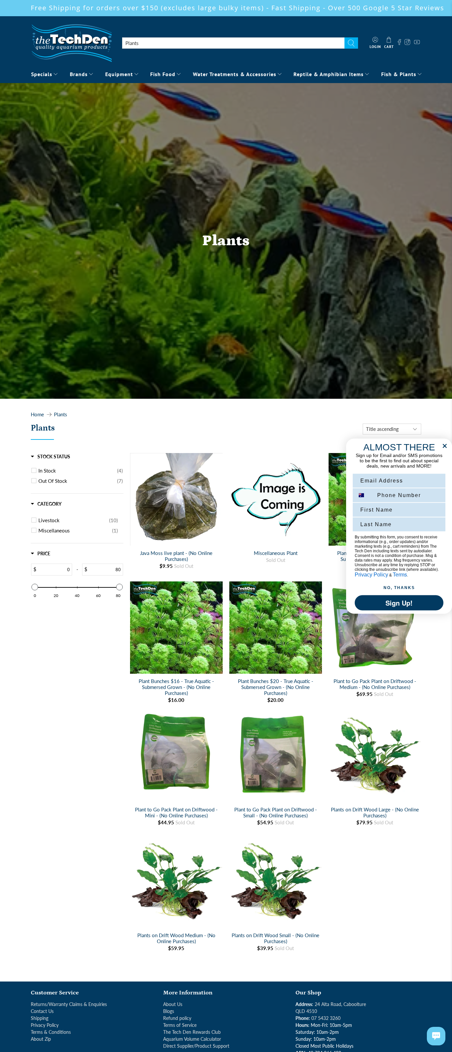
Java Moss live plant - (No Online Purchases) (176, 556)
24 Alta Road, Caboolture (340, 1004)
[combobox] (233, 43)
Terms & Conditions (51, 1032)
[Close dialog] (445, 446)
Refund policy (177, 1018)
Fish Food (162, 74)
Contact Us (42, 1011)
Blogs (168, 1011)
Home (37, 414)
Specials (41, 74)
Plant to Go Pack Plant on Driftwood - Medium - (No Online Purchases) (375, 684)
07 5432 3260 (325, 1018)
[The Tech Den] (71, 43)
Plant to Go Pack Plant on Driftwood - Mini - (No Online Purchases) (176, 812)
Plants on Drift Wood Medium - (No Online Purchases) (176, 938)
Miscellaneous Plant (275, 553)
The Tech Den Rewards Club (192, 1032)
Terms (400, 574)
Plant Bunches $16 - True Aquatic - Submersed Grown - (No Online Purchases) (176, 687)
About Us (172, 1004)
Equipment (119, 74)
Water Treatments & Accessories (234, 74)
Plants (60, 414)
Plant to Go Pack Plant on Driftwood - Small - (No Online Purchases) (275, 812)
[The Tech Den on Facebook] (399, 43)
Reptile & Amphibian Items (329, 74)
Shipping (39, 1018)
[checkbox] (80, 471)
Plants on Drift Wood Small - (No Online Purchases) (275, 938)
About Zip (41, 1039)
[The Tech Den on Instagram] (408, 43)
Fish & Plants (398, 74)
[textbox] (54, 569)
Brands (79, 74)
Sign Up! (399, 602)
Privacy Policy (45, 1025)
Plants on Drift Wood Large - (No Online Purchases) (375, 812)
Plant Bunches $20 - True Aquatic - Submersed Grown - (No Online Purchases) (275, 687)
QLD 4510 (306, 1011)
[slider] (34, 587)
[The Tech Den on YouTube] (417, 43)
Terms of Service (180, 1025)
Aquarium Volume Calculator (192, 1039)
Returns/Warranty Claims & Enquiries (69, 1004)
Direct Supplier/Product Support (196, 1046)
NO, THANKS (399, 587)
